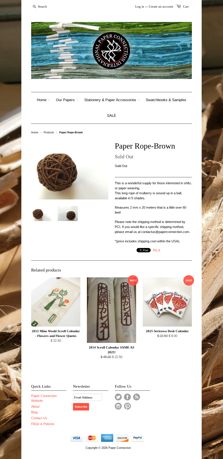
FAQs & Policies (42, 424)
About (35, 406)
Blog (34, 412)
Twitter (118, 397)
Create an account (161, 6)
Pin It (156, 250)
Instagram (118, 406)
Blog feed (136, 397)
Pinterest (127, 406)
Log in (139, 6)
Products (49, 132)
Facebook (127, 397)
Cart (186, 6)
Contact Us (39, 418)
